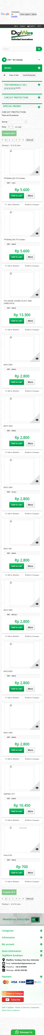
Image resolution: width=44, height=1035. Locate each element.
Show (4, 127)
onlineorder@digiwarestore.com (23, 963)
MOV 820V (8, 671)
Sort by (4, 122)
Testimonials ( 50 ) (15, 84)
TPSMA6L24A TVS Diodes (14, 240)
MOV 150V (8, 426)
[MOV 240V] (22, 716)
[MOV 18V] (22, 532)
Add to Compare (33, 205)
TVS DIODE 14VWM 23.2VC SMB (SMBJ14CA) (18, 302)
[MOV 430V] (22, 593)
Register (22, 26)
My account (8, 944)
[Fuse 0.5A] (22, 838)
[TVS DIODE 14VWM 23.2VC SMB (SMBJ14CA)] (22, 284)
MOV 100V (8, 487)
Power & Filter (14, 75)
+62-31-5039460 (21, 967)
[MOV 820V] (22, 655)
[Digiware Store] (22, 35)
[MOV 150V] (22, 409)
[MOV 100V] (22, 471)
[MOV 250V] (22, 348)
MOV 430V (8, 610)
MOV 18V (8, 549)
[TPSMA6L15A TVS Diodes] (22, 162)
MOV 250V (8, 365)
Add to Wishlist (13, 205)
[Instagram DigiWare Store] (13, 993)
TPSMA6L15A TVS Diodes (14, 178)
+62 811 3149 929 (20, 970)
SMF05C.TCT (9, 794)
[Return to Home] (4, 75)
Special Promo (12, 106)
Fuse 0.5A (8, 855)
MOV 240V (8, 733)
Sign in (16, 26)
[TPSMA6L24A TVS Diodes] (22, 223)
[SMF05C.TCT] (22, 777)
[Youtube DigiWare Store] (13, 1000)
